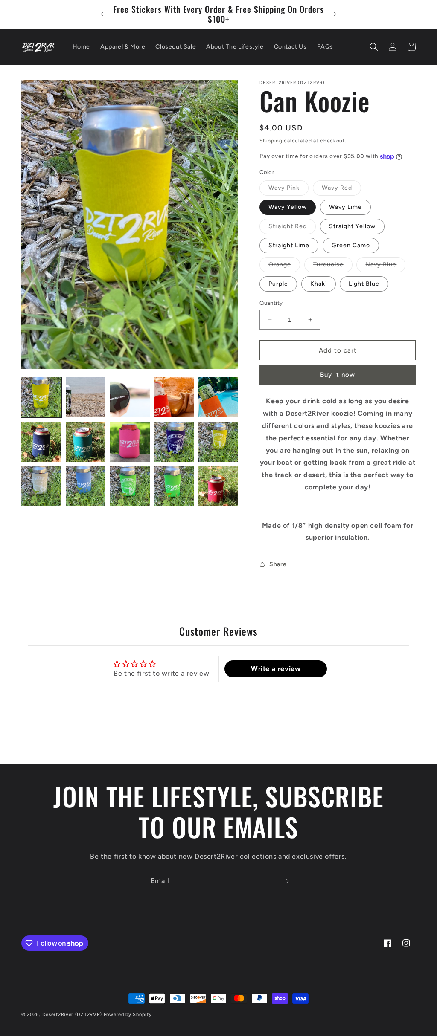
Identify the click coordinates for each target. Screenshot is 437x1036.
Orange (284, 266)
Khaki (318, 283)
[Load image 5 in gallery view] (218, 397)
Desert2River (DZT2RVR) (72, 1014)
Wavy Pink (288, 190)
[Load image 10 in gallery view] (218, 442)
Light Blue (364, 283)
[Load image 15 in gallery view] (218, 486)
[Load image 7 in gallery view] (86, 442)
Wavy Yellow (287, 207)
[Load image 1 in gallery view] (41, 397)
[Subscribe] (285, 881)
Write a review (275, 669)
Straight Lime (288, 245)
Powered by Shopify (128, 1014)
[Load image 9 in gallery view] (174, 442)
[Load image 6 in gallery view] (41, 442)
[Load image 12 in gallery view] (86, 486)
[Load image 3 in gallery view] (130, 397)
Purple (278, 283)
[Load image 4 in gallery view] (174, 397)
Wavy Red (341, 190)
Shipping (271, 141)
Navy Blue (385, 266)
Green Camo (351, 245)
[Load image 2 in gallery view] (86, 397)
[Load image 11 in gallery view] (41, 486)
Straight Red (292, 228)
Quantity (271, 303)
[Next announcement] (335, 14)
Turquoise (333, 266)
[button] (373, 47)
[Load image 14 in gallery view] (174, 486)
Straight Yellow (352, 226)
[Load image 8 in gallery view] (130, 442)
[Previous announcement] (102, 14)
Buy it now (337, 375)
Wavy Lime (345, 207)
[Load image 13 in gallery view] (130, 486)
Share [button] (277, 564)
